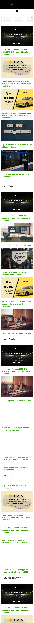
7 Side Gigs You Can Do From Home (16, 333)
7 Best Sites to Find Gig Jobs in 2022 (16, 245)
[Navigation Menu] (17, 11)
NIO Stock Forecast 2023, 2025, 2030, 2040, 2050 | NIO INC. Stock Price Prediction (16, 115)
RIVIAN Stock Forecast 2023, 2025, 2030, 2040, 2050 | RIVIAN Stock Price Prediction (16, 83)
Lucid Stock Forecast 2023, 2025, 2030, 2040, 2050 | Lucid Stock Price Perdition (15, 52)
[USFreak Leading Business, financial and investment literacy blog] (17, 4)
